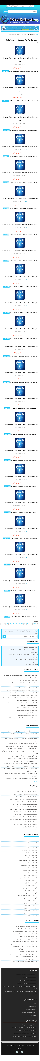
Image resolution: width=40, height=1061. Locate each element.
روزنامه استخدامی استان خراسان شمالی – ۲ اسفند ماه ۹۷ (20, 372)
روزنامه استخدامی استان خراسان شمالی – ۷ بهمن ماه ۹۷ (20, 607)
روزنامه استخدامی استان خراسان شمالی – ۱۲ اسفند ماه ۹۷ (20, 251)
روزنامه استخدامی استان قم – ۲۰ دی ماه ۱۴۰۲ (26, 822)
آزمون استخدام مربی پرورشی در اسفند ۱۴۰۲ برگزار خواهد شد (22, 748)
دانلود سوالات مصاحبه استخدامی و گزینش (27, 949)
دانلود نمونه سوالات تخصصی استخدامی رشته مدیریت (24, 946)
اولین (34, 623)
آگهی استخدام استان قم (31, 885)
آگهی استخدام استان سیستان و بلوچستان (27, 878)
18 (19, 623)
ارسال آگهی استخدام (31, 1009)
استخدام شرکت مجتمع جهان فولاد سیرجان (27, 713)
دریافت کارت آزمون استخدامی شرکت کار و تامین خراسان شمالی (22, 743)
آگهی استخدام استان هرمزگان (30, 910)
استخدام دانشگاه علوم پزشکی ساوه (29, 705)
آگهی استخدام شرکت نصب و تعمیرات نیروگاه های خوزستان (23, 692)
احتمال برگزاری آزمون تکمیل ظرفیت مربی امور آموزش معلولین (22, 731)
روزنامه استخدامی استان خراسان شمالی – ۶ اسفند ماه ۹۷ (20, 303)
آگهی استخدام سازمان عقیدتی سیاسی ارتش (27, 687)
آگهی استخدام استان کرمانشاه (30, 893)
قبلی (31, 623)
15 (10, 623)
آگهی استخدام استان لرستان (30, 903)
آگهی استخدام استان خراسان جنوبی (29, 863)
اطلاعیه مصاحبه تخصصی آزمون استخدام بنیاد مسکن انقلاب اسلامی (22, 758)
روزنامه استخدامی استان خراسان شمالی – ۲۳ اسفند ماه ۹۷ (20, 147)
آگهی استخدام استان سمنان (30, 875)
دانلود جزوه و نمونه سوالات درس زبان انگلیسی (26, 956)
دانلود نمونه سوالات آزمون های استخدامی (26, 974)
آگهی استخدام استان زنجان (31, 873)
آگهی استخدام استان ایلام (31, 852)
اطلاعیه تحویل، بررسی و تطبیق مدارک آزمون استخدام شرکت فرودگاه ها (20, 763)
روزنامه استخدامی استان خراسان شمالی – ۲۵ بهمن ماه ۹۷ (20, 529)
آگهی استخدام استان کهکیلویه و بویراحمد (27, 895)
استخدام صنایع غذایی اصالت (29, 977)
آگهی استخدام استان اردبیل (30, 845)
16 (13, 623)
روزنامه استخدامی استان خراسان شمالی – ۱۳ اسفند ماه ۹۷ (20, 225)
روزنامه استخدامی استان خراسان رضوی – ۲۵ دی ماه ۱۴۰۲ (23, 799)
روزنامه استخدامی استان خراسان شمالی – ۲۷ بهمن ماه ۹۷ (20, 503)
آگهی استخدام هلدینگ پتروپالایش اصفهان (27, 715)
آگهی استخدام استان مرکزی (30, 908)
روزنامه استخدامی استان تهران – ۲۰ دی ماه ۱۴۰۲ (25, 824)
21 (27, 623)
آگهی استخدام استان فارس (31, 880)
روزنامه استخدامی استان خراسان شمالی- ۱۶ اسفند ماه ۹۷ (20, 199)
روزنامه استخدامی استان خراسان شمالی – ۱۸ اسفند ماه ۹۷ (20, 173)
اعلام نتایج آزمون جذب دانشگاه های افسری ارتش (25, 761)
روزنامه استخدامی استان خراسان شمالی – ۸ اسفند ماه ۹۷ (20, 277)
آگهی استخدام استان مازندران (30, 905)
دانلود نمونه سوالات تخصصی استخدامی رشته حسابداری (24, 944)
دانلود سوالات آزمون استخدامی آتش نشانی (27, 939)
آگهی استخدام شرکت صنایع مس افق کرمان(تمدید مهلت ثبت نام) (22, 690)
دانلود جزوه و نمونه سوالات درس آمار (28, 959)
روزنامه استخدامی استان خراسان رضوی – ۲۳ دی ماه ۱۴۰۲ (23, 809)
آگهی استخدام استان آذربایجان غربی (29, 842)
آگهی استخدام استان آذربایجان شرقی (28, 840)
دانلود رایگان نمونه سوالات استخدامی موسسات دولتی (24, 961)
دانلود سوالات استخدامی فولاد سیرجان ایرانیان (26, 926)
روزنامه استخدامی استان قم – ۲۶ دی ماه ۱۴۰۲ (26, 791)
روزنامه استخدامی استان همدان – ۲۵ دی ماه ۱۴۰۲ (25, 804)
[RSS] (16, 1052)
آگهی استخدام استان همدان (30, 913)
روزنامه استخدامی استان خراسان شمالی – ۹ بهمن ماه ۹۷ (20, 581)
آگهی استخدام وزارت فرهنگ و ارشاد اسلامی (27, 700)
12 (1, 623)
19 (22, 623)
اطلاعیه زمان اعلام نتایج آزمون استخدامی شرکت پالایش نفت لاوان (22, 766)
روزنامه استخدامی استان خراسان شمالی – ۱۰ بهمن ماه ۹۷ (20, 555)
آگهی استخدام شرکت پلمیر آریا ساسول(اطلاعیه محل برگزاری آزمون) (21, 703)
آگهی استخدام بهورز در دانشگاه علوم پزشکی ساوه (25, 708)
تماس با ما (33, 1015)
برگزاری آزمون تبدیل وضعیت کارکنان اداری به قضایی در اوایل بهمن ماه (20, 746)
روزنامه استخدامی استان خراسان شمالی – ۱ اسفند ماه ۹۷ (20, 398)
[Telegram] (21, 1052)
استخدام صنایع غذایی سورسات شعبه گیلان (26, 983)
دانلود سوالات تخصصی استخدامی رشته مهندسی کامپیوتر (24, 941)
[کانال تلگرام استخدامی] (20, 28)
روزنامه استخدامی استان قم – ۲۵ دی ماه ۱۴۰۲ (26, 801)
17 (16, 623)
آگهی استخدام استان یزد (31, 915)
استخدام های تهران (31, 1006)
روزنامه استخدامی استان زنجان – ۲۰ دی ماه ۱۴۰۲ (25, 827)
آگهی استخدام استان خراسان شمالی (29, 868)
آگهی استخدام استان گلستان (30, 898)
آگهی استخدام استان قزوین (30, 883)
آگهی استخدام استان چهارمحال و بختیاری (28, 860)
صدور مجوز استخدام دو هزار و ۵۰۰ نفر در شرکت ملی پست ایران (22, 778)
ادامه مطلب (5, 71)
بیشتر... (35, 720)
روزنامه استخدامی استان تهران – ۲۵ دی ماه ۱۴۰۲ (25, 794)
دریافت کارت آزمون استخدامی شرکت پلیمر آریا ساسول (24, 756)
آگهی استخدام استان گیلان (31, 900)
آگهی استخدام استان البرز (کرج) (29, 850)
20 (24, 623)
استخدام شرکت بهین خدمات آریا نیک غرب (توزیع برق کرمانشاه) (22, 718)
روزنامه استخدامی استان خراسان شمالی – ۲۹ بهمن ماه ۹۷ (20, 451)
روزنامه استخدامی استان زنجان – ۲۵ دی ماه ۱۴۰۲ (25, 796)
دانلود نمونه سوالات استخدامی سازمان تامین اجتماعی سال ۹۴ (23, 929)
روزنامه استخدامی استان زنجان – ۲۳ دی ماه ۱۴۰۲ (25, 814)
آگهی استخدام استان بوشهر (30, 855)
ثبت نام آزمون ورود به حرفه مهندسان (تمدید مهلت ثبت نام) (23, 695)
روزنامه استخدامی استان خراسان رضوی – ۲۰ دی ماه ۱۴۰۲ (23, 819)
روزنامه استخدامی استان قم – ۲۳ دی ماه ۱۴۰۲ (26, 807)
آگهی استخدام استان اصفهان (30, 847)
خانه (38, 34)
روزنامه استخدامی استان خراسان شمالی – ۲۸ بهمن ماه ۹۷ (20, 477)
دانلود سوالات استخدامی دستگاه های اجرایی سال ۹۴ (25, 934)
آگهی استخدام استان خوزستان (30, 870)
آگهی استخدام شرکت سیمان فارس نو (28, 680)
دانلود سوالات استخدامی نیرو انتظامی (28, 951)
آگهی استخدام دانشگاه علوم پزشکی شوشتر (27, 710)
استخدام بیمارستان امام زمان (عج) (28, 980)
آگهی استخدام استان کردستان (30, 888)
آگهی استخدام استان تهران (31, 858)
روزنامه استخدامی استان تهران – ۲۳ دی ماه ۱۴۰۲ (25, 812)
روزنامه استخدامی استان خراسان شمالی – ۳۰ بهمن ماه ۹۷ (20, 424)
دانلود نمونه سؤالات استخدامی (29, 1012)
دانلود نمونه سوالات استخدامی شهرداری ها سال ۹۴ (25, 931)
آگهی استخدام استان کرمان (31, 890)
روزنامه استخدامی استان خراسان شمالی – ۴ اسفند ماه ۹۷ (20, 346)
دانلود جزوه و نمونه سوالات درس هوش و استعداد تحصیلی (23, 954)
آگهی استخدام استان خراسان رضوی (29, 865)
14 (7, 623)
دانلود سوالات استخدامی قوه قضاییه (28, 936)
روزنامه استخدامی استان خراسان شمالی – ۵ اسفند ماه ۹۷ (20, 329)
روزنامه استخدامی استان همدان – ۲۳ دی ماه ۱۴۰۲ (25, 817)
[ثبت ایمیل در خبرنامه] (4, 636)
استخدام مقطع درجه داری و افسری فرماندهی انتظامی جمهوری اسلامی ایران (20, 697)
